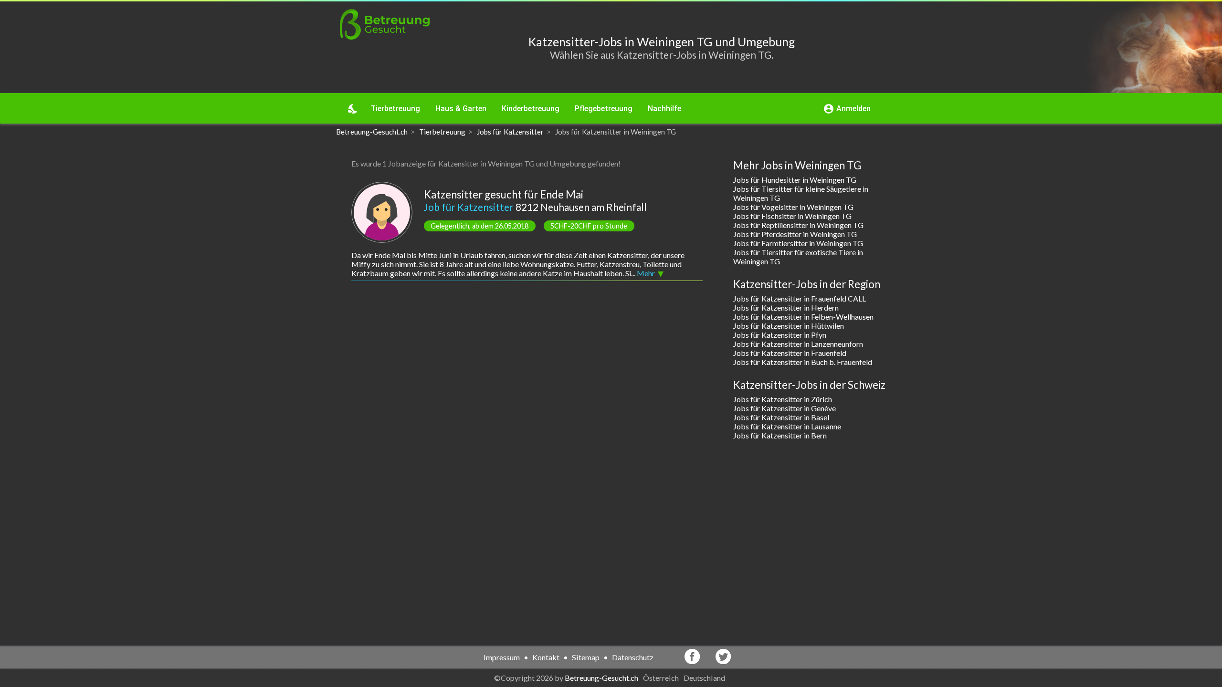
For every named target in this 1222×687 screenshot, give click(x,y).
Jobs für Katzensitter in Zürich (782, 399)
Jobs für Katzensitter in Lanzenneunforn (798, 343)
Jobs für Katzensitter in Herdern (786, 307)
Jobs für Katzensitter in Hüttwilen (788, 325)
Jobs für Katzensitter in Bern (780, 435)
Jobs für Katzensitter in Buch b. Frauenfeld (802, 361)
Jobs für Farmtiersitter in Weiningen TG (798, 243)
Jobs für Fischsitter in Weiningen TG (792, 215)
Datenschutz (632, 657)
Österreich (661, 677)
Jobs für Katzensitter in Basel (781, 417)
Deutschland (705, 677)
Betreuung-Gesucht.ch (601, 677)
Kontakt (545, 657)
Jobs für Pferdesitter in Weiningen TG (795, 234)
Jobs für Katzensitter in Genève (784, 408)
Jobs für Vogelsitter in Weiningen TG (793, 206)
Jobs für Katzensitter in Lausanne (787, 426)
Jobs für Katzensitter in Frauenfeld (789, 352)
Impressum (502, 657)
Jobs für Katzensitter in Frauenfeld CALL (799, 298)
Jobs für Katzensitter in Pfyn (779, 334)
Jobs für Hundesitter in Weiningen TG (794, 179)
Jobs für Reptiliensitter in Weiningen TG (798, 224)
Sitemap (586, 657)
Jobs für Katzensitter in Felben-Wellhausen (803, 316)
